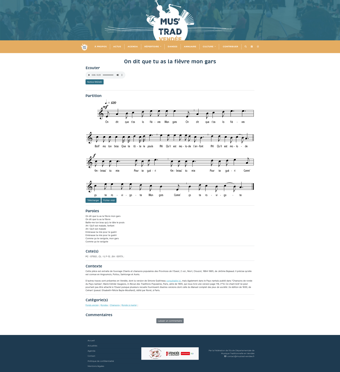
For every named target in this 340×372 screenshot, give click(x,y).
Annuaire (190, 46)
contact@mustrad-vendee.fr (240, 356)
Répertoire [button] (152, 46)
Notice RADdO (94, 82)
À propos (101, 46)
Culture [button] (208, 46)
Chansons (115, 305)
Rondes (104, 305)
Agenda (133, 46)
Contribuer (230, 46)
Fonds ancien (92, 305)
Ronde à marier (129, 305)
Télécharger (93, 200)
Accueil (91, 340)
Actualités (92, 346)
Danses (172, 46)
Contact (91, 356)
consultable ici (173, 280)
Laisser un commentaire (170, 320)
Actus (117, 46)
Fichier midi (109, 200)
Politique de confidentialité (101, 361)
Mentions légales (96, 366)
